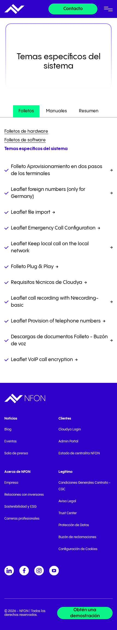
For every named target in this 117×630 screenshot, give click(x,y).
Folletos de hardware (26, 131)
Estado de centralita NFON (79, 453)
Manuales (56, 111)
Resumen (88, 111)
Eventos (10, 441)
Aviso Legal (67, 501)
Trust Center (68, 513)
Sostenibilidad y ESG (20, 506)
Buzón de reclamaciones (77, 537)
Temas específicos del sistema (36, 149)
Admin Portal (68, 441)
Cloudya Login (70, 429)
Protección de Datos (74, 525)
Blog (7, 429)
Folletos (26, 111)
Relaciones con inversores (24, 494)
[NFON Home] (14, 9)
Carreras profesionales (21, 518)
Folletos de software (25, 140)
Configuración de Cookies (78, 549)
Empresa (11, 483)
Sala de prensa (16, 453)
